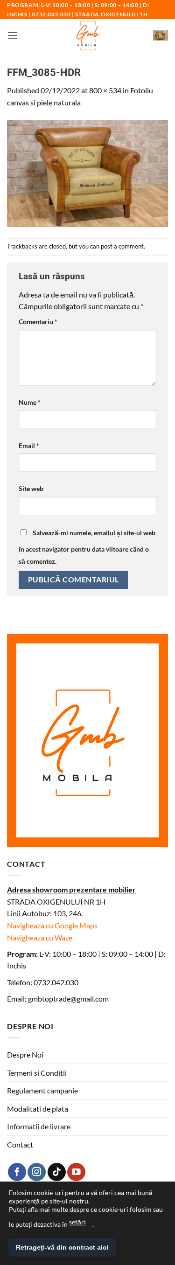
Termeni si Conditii (37, 1072)
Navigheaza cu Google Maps (52, 925)
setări (77, 1222)
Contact (20, 1144)
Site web (31, 488)
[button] (12, 35)
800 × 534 (105, 90)
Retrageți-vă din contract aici (62, 1247)
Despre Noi (25, 1054)
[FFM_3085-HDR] (87, 172)
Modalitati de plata (37, 1108)
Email (29, 445)
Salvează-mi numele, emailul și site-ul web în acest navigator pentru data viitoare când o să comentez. (87, 547)
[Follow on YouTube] (76, 1172)
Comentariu (38, 321)
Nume (30, 402)
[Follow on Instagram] (37, 1172)
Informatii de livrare (38, 1126)
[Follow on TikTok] (57, 1172)
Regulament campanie (42, 1090)
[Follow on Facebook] (17, 1172)
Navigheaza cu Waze (39, 937)
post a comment (122, 246)
